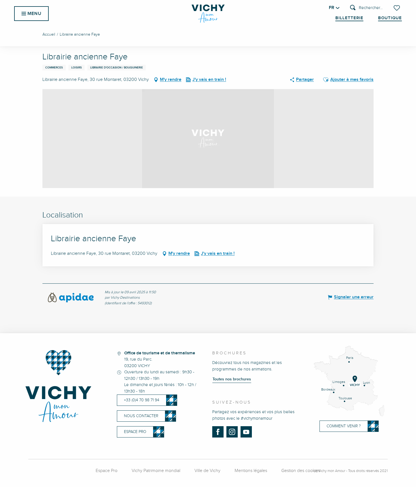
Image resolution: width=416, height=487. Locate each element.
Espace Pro (106, 470)
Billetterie (349, 18)
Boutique (390, 18)
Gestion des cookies (300, 470)
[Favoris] (397, 8)
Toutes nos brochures (232, 379)
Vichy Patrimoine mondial (156, 470)
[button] (366, 8)
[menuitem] (208, 14)
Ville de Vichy (207, 470)
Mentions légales (251, 470)
